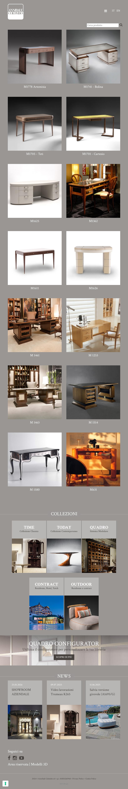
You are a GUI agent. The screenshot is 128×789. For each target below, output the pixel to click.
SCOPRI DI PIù (64, 657)
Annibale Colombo (15, 12)
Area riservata (18, 764)
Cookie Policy (90, 778)
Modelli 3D (39, 764)
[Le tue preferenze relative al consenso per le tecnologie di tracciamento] (5, 784)
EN (118, 10)
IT (113, 10)
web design (64, 783)
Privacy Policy (78, 778)
